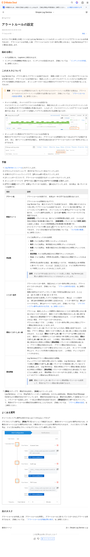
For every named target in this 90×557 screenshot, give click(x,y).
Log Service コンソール (13, 167)
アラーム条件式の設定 (67, 286)
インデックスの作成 (78, 60)
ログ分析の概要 (77, 229)
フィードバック (49, 539)
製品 (83, 33)
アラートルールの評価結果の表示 (40, 519)
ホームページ (6, 18)
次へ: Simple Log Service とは (77, 527)
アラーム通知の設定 (76, 402)
